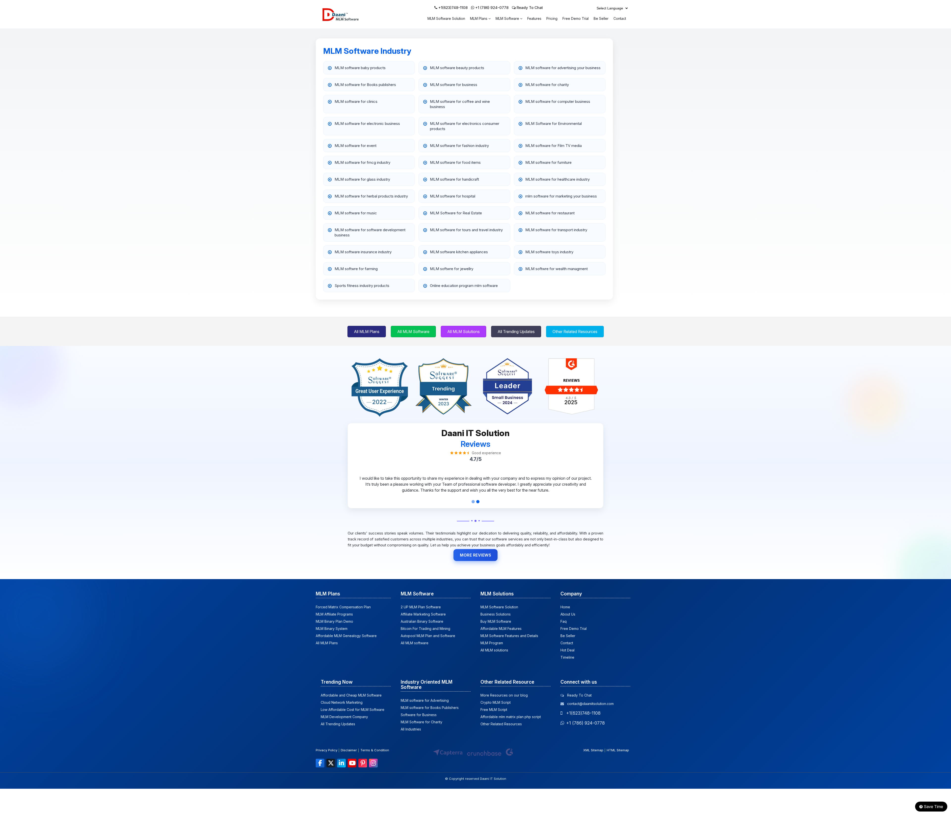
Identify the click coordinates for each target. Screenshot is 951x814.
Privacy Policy (326, 750)
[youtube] (352, 763)
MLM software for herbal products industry (371, 196)
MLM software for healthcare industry (557, 179)
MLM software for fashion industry (459, 145)
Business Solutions (495, 614)
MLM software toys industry (549, 252)
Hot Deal (567, 650)
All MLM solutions (494, 650)
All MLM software (414, 643)
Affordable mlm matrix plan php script (510, 717)
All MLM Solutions (463, 331)
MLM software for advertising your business (563, 67)
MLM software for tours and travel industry (466, 229)
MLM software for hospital (452, 196)
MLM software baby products (360, 67)
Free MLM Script (493, 709)
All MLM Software (413, 331)
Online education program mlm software (464, 285)
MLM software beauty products (457, 67)
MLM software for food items (455, 162)
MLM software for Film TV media (553, 145)
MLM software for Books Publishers (430, 707)
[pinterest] (362, 763)
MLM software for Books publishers (365, 84)
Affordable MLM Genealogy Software (346, 636)
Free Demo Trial (575, 18)
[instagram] (373, 763)
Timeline (567, 657)
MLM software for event (355, 145)
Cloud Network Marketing (342, 702)
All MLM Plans (366, 331)
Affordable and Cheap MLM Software (351, 695)
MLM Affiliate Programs (334, 614)
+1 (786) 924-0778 (491, 7)
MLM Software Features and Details (509, 636)
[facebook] (320, 763)
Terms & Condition (374, 750)
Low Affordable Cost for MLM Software (352, 709)
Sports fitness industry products (362, 285)
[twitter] (330, 763)
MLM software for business (453, 84)
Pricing (551, 18)
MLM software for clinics (356, 101)
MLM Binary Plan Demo (334, 621)
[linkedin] (341, 763)
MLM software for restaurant (550, 213)
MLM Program (491, 643)
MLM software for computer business (557, 101)
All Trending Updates (516, 331)
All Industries (411, 729)
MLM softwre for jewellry (451, 268)
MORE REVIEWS (475, 555)
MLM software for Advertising (425, 700)
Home (565, 607)
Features (534, 18)
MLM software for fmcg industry (362, 162)
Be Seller (601, 18)
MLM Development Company (344, 717)
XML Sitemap (593, 750)
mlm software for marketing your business (561, 196)
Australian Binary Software (422, 621)
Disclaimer (349, 750)
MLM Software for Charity (421, 722)
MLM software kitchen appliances (459, 252)
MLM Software (508, 18)
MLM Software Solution (446, 18)
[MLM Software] (346, 19)
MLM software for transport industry (556, 229)
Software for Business (419, 715)
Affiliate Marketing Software (423, 614)
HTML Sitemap (618, 750)
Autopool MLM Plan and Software (428, 636)
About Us (567, 614)
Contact (619, 18)
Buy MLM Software (495, 621)
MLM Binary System (331, 628)
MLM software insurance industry (363, 252)
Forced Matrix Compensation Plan (343, 607)
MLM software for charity (547, 84)
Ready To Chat (529, 7)
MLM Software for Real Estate (456, 213)
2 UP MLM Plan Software (421, 607)
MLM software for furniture (548, 162)
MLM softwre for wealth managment (556, 268)
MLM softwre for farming (356, 268)
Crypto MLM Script (495, 702)
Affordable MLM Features (501, 628)
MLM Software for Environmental (553, 123)
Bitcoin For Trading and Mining (425, 628)
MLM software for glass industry (362, 179)
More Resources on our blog (504, 695)
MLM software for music (356, 213)
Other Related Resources (575, 331)
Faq (563, 621)
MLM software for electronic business (367, 123)
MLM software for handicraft (454, 179)
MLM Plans (479, 18)
